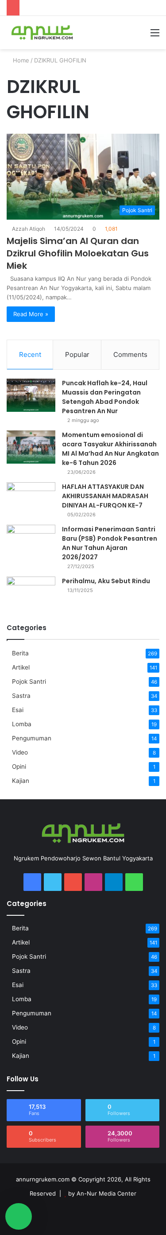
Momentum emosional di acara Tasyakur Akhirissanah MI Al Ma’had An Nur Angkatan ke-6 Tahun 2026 (110, 448)
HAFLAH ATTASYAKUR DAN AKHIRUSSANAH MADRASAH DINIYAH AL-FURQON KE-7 (105, 496)
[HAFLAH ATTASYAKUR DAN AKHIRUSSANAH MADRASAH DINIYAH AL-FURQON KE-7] (31, 498)
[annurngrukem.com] (42, 32)
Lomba (21, 724)
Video (20, 752)
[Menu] (155, 36)
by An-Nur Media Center (102, 1193)
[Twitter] (53, 882)
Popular (77, 354)
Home (20, 60)
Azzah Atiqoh (28, 228)
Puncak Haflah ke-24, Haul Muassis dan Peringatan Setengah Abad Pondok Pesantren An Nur (104, 397)
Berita (20, 653)
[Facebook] (32, 882)
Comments (130, 354)
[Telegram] (114, 882)
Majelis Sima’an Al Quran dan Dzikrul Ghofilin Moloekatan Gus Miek (78, 253)
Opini (19, 766)
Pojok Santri (29, 681)
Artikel (21, 667)
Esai (17, 709)
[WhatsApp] (134, 882)
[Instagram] (93, 882)
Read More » (30, 313)
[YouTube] (73, 882)
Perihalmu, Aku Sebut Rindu (106, 581)
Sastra (21, 695)
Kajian (20, 780)
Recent (30, 354)
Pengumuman (31, 738)
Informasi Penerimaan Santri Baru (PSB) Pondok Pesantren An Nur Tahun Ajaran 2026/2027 (109, 543)
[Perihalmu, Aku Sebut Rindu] (31, 593)
